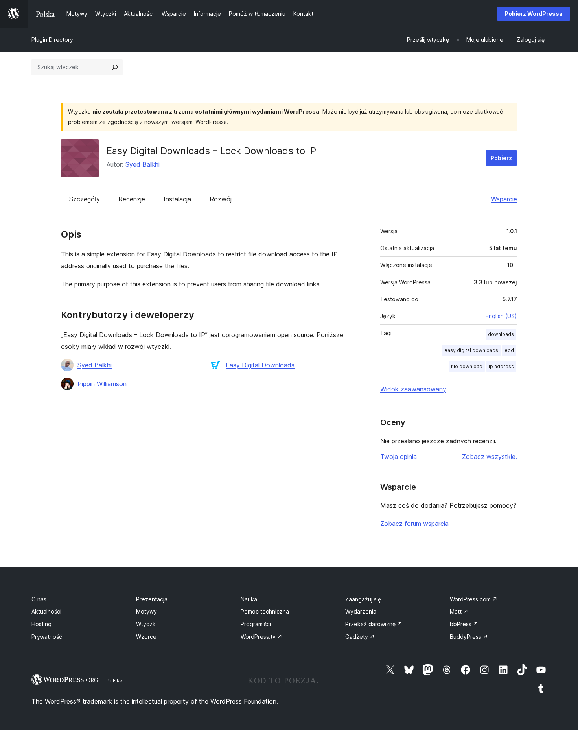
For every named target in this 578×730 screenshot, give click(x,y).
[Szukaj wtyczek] (115, 67)
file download (466, 366)
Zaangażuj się (363, 599)
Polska (115, 680)
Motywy (146, 611)
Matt (459, 611)
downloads (501, 334)
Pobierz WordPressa (533, 13)
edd (509, 350)
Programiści (256, 624)
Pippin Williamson (102, 384)
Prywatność (46, 636)
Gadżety (360, 636)
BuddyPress (469, 636)
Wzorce (146, 636)
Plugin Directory (52, 39)
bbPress (464, 624)
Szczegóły (84, 199)
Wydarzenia (360, 611)
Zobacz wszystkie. (489, 457)
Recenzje (131, 199)
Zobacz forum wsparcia (414, 523)
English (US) (501, 316)
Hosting (41, 624)
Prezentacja (152, 599)
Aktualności (46, 611)
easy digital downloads (471, 350)
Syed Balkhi (142, 164)
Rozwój (221, 199)
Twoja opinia (398, 457)
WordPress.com (473, 599)
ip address (501, 366)
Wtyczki (146, 624)
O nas (38, 599)
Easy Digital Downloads (260, 365)
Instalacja (177, 199)
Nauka (249, 599)
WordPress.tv (261, 636)
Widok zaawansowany (413, 389)
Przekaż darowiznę (373, 624)
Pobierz (501, 158)
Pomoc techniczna (265, 611)
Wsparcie (504, 199)
